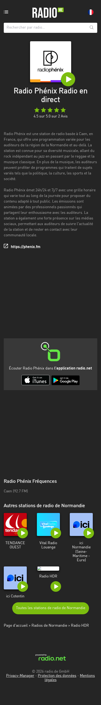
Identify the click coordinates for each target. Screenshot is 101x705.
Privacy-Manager (20, 676)
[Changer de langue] (90, 12)
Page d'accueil (16, 626)
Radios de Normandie (49, 626)
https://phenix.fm (25, 247)
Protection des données (57, 676)
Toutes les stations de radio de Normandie (50, 608)
